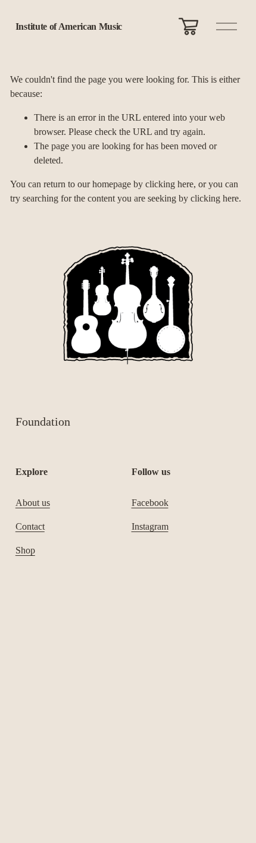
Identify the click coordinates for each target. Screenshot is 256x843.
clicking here (169, 184)
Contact (30, 526)
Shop (25, 550)
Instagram (150, 526)
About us (32, 503)
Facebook (150, 503)
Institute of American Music (68, 26)
